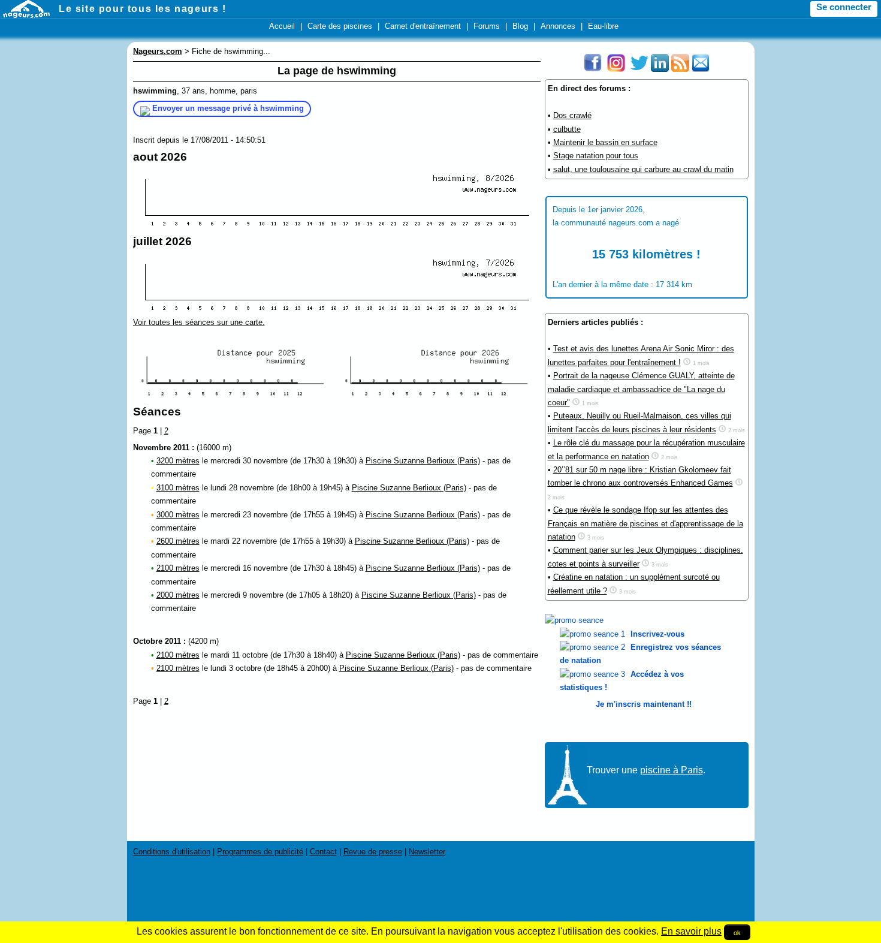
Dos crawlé (572, 115)
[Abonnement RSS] (680, 69)
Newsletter (427, 851)
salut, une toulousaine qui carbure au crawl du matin (643, 169)
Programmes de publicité (260, 851)
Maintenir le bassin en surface (605, 142)
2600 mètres (178, 541)
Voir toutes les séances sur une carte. (199, 322)
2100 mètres (178, 568)
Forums (486, 26)
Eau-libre (603, 26)
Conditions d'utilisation (171, 851)
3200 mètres (178, 460)
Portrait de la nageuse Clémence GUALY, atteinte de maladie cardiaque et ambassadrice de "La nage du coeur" (641, 389)
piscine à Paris (671, 770)
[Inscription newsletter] (701, 69)
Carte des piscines (339, 26)
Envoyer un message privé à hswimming (228, 108)
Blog (520, 26)
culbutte (567, 129)
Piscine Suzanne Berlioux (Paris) (423, 460)
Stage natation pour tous (595, 155)
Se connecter (843, 7)
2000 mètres (178, 594)
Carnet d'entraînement (423, 26)
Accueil (282, 26)
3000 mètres (178, 514)
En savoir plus (691, 931)
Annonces (558, 26)
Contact (323, 851)
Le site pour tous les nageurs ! (143, 9)
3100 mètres (178, 487)
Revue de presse (372, 851)
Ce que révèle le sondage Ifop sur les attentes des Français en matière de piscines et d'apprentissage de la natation (645, 523)
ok (737, 932)
